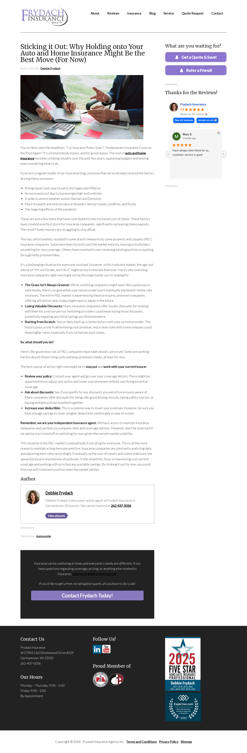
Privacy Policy (168, 742)
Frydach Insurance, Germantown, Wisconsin (51, 16)
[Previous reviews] (168, 154)
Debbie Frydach (59, 492)
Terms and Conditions (141, 742)
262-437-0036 (121, 506)
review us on (206, 120)
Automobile (43, 536)
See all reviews (184, 120)
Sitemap (186, 742)
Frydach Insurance (193, 104)
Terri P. (187, 134)
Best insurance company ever (190, 150)
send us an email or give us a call (94, 574)
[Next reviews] (223, 154)
